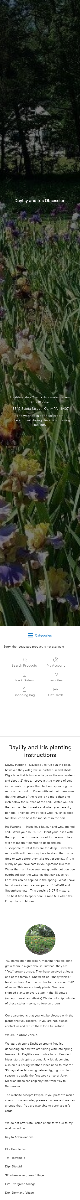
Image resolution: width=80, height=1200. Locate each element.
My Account (56, 665)
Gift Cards (56, 695)
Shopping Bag (24, 695)
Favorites (56, 680)
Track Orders (24, 680)
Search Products (24, 665)
